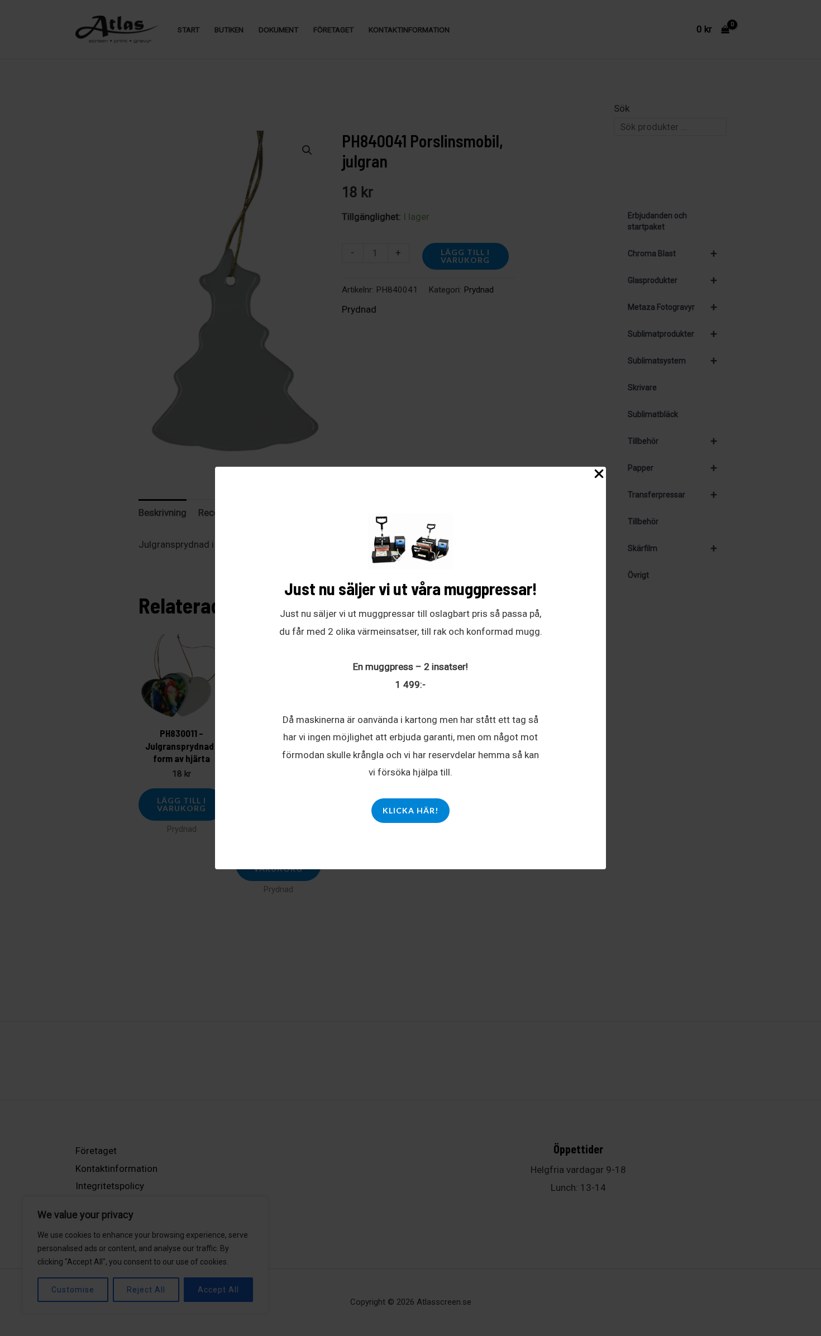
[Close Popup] (599, 474)
